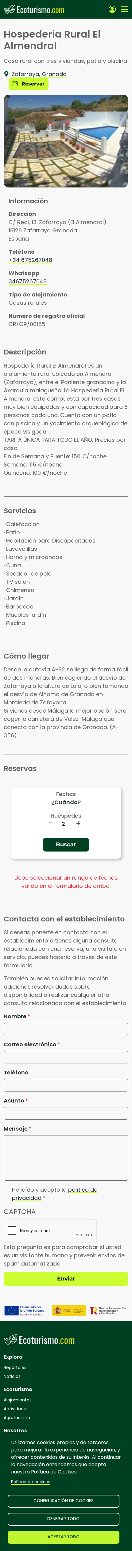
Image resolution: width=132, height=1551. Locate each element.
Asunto (14, 1100)
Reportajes (15, 1367)
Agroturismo (17, 1418)
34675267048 (28, 281)
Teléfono (16, 1072)
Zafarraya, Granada (39, 74)
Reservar (32, 84)
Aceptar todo (64, 1537)
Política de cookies (30, 1482)
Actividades (16, 1409)
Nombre (15, 1016)
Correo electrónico (30, 1044)
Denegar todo (63, 1519)
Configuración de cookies (63, 1501)
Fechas (66, 794)
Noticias (12, 1376)
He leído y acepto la (54, 1194)
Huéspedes (66, 815)
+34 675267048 (30, 260)
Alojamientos (18, 1400)
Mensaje (16, 1128)
